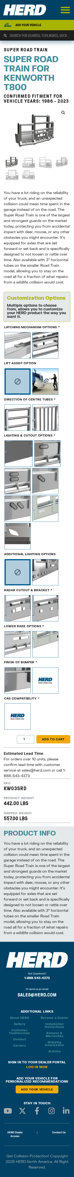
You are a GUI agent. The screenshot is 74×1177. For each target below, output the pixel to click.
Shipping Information (54, 1043)
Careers (19, 1045)
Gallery (19, 1024)
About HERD (19, 1017)
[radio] (17, 345)
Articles (54, 1051)
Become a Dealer (54, 1017)
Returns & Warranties (55, 1034)
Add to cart (53, 739)
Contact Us (59, 1132)
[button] (63, 112)
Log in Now (37, 1067)
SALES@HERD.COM (37, 994)
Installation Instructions (54, 1025)
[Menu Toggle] (65, 10)
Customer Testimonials (19, 1031)
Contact (19, 1039)
